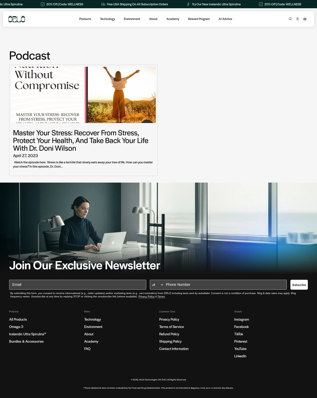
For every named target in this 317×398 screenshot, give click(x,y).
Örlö (164, 379)
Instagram (241, 319)
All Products (18, 319)
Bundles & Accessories (26, 341)
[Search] (290, 19)
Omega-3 (16, 326)
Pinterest (240, 341)
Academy (172, 19)
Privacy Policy (146, 296)
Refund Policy (169, 333)
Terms (161, 296)
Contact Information (174, 348)
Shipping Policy (170, 341)
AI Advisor (225, 19)
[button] (305, 19)
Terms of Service (171, 326)
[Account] (297, 19)
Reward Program (199, 19)
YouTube (240, 348)
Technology (107, 19)
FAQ (87, 348)
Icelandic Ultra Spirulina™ (27, 333)
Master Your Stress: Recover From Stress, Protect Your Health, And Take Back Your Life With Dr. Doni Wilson (80, 140)
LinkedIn (240, 355)
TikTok (238, 333)
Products (85, 19)
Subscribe (299, 285)
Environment (132, 19)
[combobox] (157, 284)
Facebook (241, 326)
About (153, 19)
